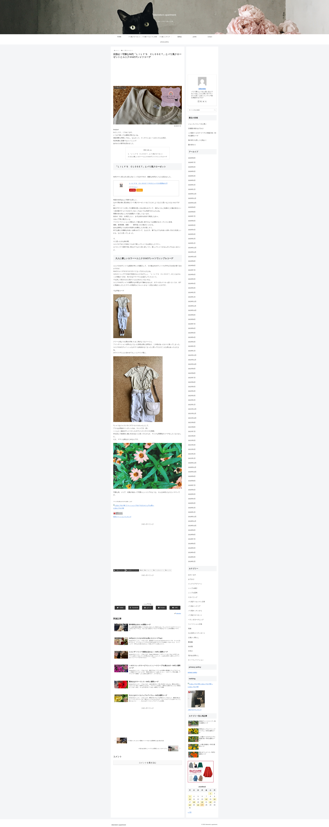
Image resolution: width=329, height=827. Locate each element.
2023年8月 (192, 319)
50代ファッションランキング (122, 516)
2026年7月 (192, 162)
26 (198, 805)
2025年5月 (192, 225)
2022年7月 (192, 377)
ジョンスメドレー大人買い (197, 124)
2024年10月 (192, 256)
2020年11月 (192, 467)
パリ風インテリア (194, 606)
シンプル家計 (192, 588)
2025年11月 (192, 198)
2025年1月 (192, 243)
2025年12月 (192, 194)
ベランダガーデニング (196, 620)
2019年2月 (192, 561)
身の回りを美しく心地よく (197, 140)
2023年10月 (192, 310)
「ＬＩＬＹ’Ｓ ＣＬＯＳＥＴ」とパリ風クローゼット (146, 154)
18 (194, 802)
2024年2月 (192, 292)
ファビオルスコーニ (159, 570)
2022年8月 (192, 373)
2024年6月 (192, 274)
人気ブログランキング (195, 709)
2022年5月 (192, 386)
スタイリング (192, 597)
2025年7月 (192, 216)
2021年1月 (192, 458)
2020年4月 (192, 499)
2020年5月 (192, 494)
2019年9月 (192, 530)
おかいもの (192, 575)
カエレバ (136, 186)
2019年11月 (192, 521)
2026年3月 (192, 180)
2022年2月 (192, 400)
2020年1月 (192, 512)
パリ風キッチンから (195, 611)
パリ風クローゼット (119, 570)
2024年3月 (192, 288)
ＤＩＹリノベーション (196, 660)
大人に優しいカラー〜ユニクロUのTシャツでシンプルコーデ (148, 156)
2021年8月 (192, 427)
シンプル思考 (192, 593)
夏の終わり (192, 145)
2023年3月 (192, 342)
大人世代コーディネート (133, 570)
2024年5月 (192, 279)
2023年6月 (192, 328)
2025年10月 (192, 203)
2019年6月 (192, 543)
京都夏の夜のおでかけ (196, 128)
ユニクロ (169, 570)
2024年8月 (192, 265)
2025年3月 (192, 234)
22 (210, 802)
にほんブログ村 (118, 508)
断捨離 (190, 642)
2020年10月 (192, 472)
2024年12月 (192, 248)
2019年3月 (192, 557)
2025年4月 (192, 230)
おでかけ (191, 579)
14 (206, 799)
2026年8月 (192, 158)
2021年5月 (192, 440)
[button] (214, 110)
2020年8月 (192, 481)
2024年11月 (192, 252)
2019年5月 (192, 548)
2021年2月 (192, 454)
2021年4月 (192, 445)
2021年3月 (192, 449)
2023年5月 (192, 333)
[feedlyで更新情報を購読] (203, 101)
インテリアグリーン (195, 584)
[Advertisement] (147, 72)
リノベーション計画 (195, 624)
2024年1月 (192, 297)
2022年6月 (192, 382)
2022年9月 (192, 369)
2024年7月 (192, 270)
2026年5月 (192, 171)
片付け (190, 651)
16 (214, 799)
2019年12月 (192, 516)
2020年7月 (192, 485)
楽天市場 (132, 190)
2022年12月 (192, 355)
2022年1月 (192, 404)
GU (142, 570)
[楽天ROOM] (201, 101)
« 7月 (189, 812)
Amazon (139, 190)
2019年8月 (192, 534)
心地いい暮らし (193, 637)
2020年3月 (192, 503)
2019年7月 (192, 539)
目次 (145, 150)
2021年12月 (192, 409)
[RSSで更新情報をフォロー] (206, 101)
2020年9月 (192, 476)
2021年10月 (192, 418)
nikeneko (202, 89)
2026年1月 (192, 189)
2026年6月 (192, 167)
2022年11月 (192, 360)
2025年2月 (192, 239)
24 (190, 805)
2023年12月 (192, 301)
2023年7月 (192, 324)
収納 (189, 628)
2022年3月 (192, 395)
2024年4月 (192, 283)
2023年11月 (192, 306)
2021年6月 (192, 436)
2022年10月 (192, 364)
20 (202, 802)
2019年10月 (192, 525)
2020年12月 (192, 463)
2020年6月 (192, 490)
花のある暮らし (193, 655)
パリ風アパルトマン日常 (196, 602)
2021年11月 (192, 413)
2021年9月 (192, 422)
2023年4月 (192, 337)
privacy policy (192, 672)
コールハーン (149, 570)
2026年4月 (192, 176)
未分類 (190, 646)
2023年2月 (192, 346)
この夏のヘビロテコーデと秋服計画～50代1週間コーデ (202, 134)
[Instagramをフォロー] (199, 101)
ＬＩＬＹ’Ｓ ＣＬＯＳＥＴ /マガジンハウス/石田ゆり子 (148, 183)
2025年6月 (192, 221)
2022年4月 (192, 391)
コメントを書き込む (147, 763)
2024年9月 (192, 261)
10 (190, 799)
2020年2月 (192, 508)
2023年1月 (192, 351)
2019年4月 (192, 552)
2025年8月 (192, 212)
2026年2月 (192, 185)
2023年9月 (192, 315)
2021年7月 (192, 431)
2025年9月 (192, 207)
